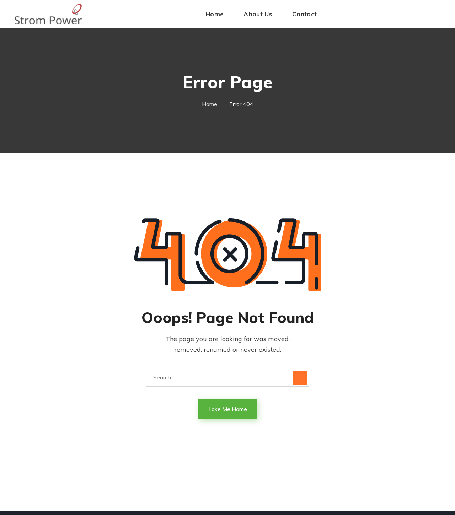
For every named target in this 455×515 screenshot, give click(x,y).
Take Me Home (227, 408)
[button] (441, 14)
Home (209, 104)
